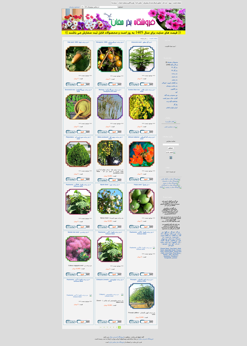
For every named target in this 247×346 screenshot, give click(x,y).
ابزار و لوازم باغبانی (171, 107)
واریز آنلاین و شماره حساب (126, 3)
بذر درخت (174, 73)
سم (169, 243)
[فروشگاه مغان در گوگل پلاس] (170, 179)
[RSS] (162, 187)
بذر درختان (173, 233)
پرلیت (162, 242)
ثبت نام (165, 3)
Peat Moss (176, 253)
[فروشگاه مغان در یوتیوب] (173, 187)
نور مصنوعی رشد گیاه (170, 95)
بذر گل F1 (174, 67)
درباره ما (114, 3)
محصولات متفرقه (172, 62)
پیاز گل (175, 104)
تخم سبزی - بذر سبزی (171, 237)
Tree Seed (173, 248)
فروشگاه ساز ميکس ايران (116, 342)
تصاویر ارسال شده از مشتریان (152, 3)
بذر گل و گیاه (174, 64)
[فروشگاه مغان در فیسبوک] (170, 181)
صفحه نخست (177, 3)
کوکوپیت (174, 242)
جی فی (177, 243)
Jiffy (170, 254)
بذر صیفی (174, 80)
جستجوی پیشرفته (74, 7)
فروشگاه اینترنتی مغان (116, 337)
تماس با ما (139, 3)
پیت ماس (167, 242)
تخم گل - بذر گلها (170, 232)
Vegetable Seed (170, 250)
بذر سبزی (174, 76)
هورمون (164, 243)
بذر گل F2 (174, 70)
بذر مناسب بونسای (171, 86)
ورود (170, 3)
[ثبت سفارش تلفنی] (170, 127)
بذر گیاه (166, 233)
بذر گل (178, 232)
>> (101, 327)
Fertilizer (174, 256)
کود (176, 92)
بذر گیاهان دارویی (166, 235)
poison (174, 258)
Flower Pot (177, 251)
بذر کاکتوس (174, 89)
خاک (179, 242)
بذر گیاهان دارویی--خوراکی (169, 83)
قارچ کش (171, 245)
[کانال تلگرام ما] (171, 121)
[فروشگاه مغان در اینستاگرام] (171, 185)
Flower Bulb (169, 251)
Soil (162, 253)
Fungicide (167, 258)
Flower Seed (165, 248)
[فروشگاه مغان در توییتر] (171, 183)
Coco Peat (168, 253)
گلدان (162, 240)
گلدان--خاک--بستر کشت (170, 98)
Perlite (165, 254)
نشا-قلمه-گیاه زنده (171, 101)
